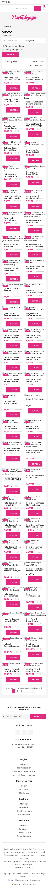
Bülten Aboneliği (24, 836)
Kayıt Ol (38, 716)
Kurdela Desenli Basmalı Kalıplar (11, 670)
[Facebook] (17, 732)
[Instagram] (30, 732)
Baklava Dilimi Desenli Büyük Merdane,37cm (11, 149)
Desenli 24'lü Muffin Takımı (10, 402)
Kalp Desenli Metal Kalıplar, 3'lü (35, 476)
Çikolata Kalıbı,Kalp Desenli (35, 291)
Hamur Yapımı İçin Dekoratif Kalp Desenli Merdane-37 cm (34, 451)
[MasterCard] (21, 880)
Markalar (24, 804)
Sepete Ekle (13, 88)
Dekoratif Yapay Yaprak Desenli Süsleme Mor (11, 380)
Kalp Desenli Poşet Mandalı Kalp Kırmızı (13, 526)
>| (34, 691)
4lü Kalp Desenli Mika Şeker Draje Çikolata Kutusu (12, 100)
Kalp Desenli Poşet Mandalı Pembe (13, 548)
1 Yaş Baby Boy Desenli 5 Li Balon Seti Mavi (12, 79)
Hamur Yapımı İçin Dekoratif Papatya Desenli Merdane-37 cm (12, 479)
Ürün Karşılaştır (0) (11, 62)
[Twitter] (24, 732)
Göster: (34, 62)
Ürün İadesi (24, 789)
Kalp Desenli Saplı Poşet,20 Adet (34, 548)
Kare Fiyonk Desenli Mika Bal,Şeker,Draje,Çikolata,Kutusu (35, 620)
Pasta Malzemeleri (12, 849)
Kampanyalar (24, 814)
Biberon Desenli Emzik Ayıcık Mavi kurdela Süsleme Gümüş (34, 245)
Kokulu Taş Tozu (30, 849)
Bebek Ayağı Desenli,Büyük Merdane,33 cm (33, 151)
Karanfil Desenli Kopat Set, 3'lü (11, 620)
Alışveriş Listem (24, 832)
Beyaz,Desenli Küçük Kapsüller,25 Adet (35, 197)
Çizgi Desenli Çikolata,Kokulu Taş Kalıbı (33, 314)
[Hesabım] (44, 2)
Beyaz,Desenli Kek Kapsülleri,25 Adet (12, 197)
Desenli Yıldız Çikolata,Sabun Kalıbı (11, 427)
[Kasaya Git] (39, 2)
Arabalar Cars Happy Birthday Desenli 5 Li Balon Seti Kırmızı (12, 127)
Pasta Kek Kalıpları (19, 852)
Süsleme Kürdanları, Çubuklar (16, 855)
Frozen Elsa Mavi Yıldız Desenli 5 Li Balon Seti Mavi (12, 449)
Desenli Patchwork (35, 399)
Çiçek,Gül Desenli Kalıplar (12, 289)
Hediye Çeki (24, 807)
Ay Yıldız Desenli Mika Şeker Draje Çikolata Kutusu (34, 125)
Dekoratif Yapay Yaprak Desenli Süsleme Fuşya (11, 358)
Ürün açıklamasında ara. (14, 46)
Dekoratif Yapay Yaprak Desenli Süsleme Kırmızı (33, 358)
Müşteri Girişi (30, 861)
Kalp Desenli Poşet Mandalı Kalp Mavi (35, 526)
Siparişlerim (24, 829)
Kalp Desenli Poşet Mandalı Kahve (35, 504)
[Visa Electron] (29, 884)
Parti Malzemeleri (37, 852)
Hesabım (24, 825)
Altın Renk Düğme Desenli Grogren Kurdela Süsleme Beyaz (34, 103)
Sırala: (30, 65)
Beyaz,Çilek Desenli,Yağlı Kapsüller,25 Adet (34, 173)
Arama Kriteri (7, 35)
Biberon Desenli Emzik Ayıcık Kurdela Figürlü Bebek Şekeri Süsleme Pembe (11, 245)
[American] (35, 880)
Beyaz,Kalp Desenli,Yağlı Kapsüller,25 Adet (12, 219)
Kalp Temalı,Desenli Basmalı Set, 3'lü (33, 595)
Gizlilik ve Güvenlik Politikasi (24, 771)
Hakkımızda (24, 764)
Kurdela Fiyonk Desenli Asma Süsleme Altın (33, 670)
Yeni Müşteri (27, 864)
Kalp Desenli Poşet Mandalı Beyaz (13, 504)
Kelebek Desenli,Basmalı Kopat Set (11, 645)
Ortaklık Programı (24, 811)
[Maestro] (16, 884)
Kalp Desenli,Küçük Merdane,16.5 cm (35, 570)
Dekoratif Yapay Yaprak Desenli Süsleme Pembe (33, 380)
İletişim (24, 786)
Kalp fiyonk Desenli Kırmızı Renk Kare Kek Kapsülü (11, 595)
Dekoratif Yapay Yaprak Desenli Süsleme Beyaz (33, 336)
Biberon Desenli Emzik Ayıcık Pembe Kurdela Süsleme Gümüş (11, 269)
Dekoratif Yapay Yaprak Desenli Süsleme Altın (11, 336)
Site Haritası (24, 793)
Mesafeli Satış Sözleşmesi (24, 775)
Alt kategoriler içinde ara (14, 50)
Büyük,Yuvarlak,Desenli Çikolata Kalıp (35, 267)
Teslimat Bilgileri (24, 768)
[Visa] (10, 880)
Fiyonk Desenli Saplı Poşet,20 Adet (33, 427)
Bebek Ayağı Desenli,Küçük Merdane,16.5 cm (11, 175)
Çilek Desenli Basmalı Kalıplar (11, 314)
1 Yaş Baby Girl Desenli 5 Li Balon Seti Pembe (34, 79)
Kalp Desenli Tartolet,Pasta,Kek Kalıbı (12, 570)
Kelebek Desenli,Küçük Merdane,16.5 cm (34, 645)
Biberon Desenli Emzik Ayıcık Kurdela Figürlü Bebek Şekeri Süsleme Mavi (33, 221)
